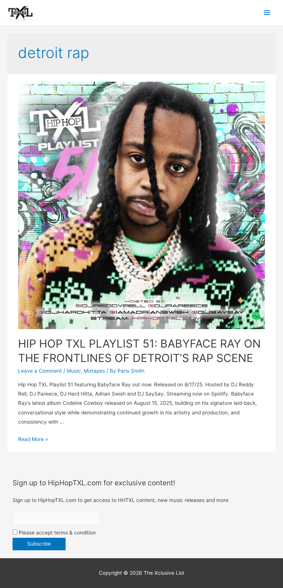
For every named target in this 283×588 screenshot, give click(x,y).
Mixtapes (94, 371)
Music (74, 371)
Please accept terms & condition (56, 533)
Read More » (33, 439)
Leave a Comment (40, 371)
